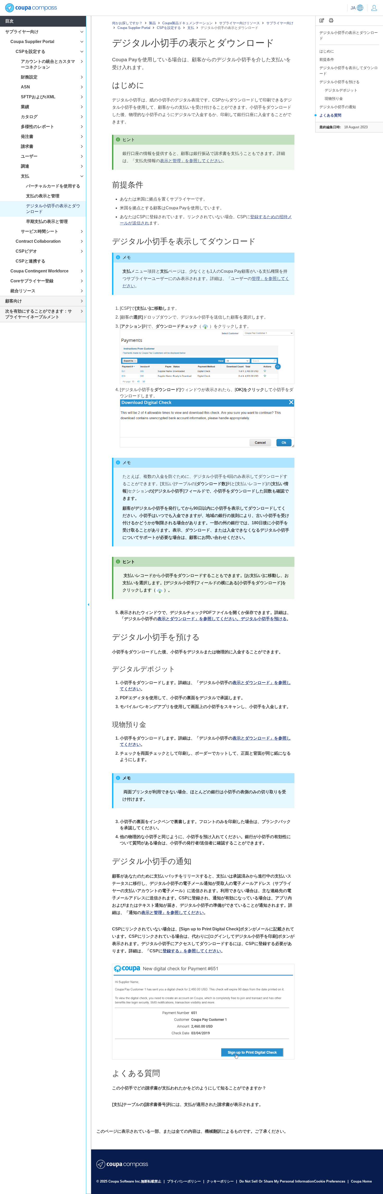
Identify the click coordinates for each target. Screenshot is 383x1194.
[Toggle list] (82, 32)
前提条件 (326, 59)
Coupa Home (361, 1181)
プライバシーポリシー (184, 1181)
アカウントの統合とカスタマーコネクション (48, 64)
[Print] (331, 20)
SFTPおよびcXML (38, 97)
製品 (152, 23)
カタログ (29, 116)
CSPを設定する (169, 28)
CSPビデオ (26, 251)
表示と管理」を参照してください (191, 161)
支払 (190, 28)
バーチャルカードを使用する (53, 186)
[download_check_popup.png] (207, 444)
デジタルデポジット (341, 90)
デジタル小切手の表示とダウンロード (348, 35)
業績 (25, 107)
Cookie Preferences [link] (329, 1181)
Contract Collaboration (38, 241)
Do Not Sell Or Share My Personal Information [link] (276, 1181)
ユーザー (29, 156)
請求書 (27, 146)
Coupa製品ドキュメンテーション (187, 23)
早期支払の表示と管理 (47, 221)
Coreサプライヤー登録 (31, 281)
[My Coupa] (374, 8)
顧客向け (13, 301)
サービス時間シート (39, 231)
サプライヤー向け (279, 23)
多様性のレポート (37, 126)
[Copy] (321, 20)
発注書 (27, 136)
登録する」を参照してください (192, 951)
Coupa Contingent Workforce (39, 271)
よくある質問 (330, 115)
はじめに (326, 51)
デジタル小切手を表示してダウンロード (348, 71)
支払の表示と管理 (42, 196)
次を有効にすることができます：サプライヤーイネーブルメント (38, 314)
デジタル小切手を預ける (339, 82)
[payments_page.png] (207, 381)
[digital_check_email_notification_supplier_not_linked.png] (203, 1055)
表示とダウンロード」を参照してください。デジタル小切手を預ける (222, 619)
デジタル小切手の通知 (337, 107)
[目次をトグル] (88, 605)
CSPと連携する (30, 261)
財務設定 (29, 77)
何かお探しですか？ (127, 23)
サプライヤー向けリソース (239, 23)
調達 (25, 166)
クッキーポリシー (221, 1181)
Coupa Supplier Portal (134, 28)
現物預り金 (334, 98)
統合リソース (22, 291)
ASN (25, 87)
